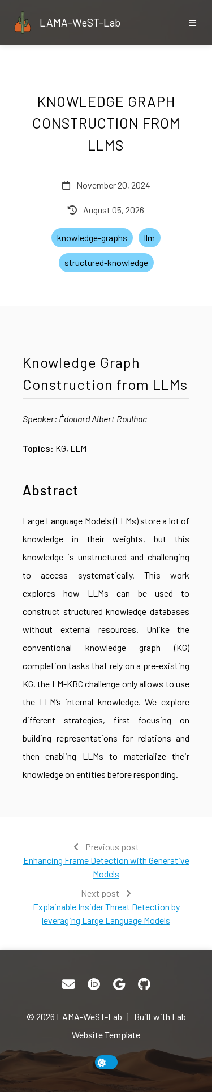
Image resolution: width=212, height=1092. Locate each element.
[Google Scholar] (119, 984)
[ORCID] (94, 984)
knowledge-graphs (92, 237)
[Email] (68, 984)
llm (149, 237)
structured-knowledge (106, 262)
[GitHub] (144, 984)
